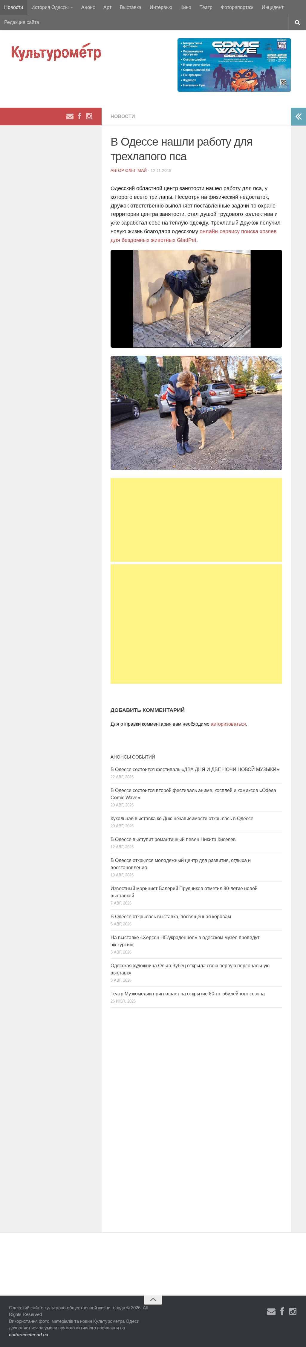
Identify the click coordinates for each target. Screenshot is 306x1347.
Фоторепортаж (237, 7)
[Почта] (70, 116)
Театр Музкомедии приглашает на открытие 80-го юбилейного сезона (188, 993)
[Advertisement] (196, 520)
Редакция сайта (21, 22)
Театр (206, 7)
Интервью (161, 7)
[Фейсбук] (79, 116)
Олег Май (136, 170)
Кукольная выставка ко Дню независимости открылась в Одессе (182, 818)
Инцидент (273, 7)
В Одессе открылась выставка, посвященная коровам (171, 916)
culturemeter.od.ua (28, 1334)
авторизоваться (228, 724)
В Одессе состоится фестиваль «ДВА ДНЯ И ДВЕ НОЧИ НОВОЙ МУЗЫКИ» (195, 769)
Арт (107, 7)
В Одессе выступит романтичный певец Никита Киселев (173, 839)
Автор (118, 170)
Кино (185, 7)
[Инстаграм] (89, 116)
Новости (13, 7)
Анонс (88, 7)
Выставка (130, 7)
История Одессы (50, 7)
